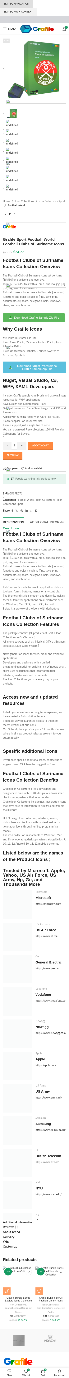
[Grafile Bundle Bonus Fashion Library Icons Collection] (50, 1281)
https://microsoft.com (48, 904)
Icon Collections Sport (52, 201)
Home (6, 201)
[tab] (13, 521)
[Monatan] (50, 1340)
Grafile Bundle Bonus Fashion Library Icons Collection (51, 1301)
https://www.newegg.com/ (51, 1033)
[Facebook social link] (12, 511)
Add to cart (40, 446)
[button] (7, 1291)
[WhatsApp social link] (31, 511)
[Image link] (18, 1361)
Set (30, 1308)
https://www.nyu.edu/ (48, 1194)
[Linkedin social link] (26, 511)
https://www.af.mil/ (46, 936)
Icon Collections (24, 201)
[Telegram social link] (36, 511)
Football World (16, 205)
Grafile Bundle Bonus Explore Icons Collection (18, 1299)
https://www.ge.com (47, 968)
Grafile (18, 1312)
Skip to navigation (16, 4)
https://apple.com (45, 1065)
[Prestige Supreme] (18, 1340)
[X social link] (16, 511)
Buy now (13, 455)
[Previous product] (5, 214)
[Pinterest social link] (21, 511)
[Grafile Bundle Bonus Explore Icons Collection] (18, 1281)
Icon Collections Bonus (16, 1308)
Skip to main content (18, 12)
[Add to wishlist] (28, 1271)
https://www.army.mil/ (48, 1097)
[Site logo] (37, 29)
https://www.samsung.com (51, 1130)
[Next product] (14, 214)
